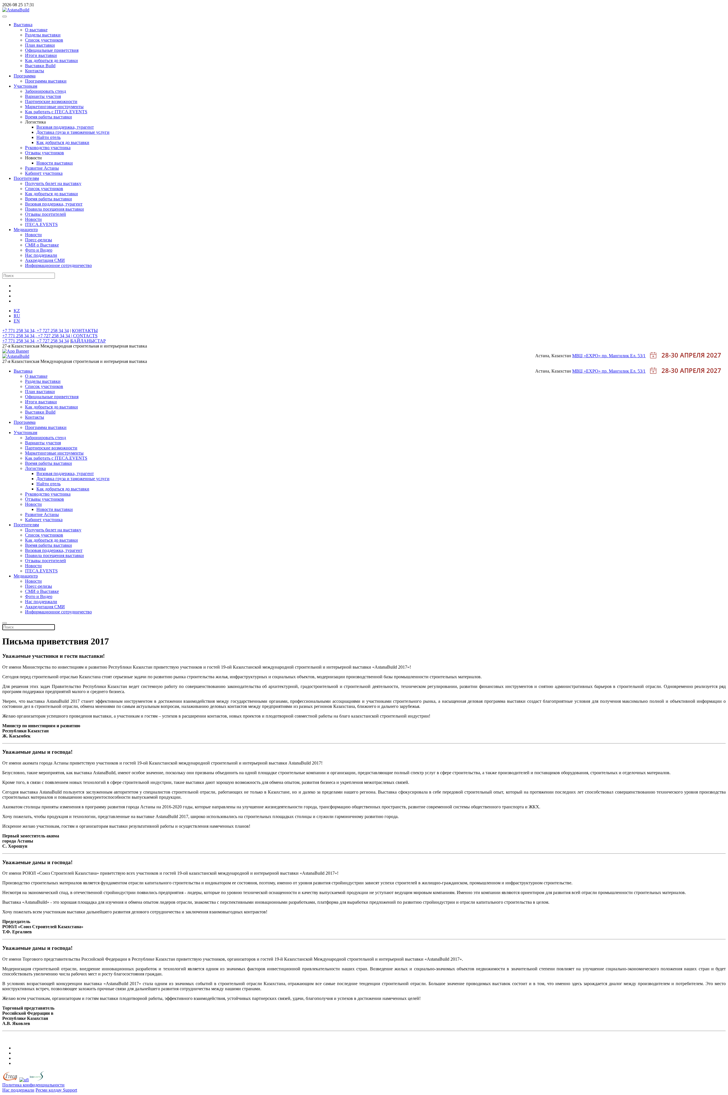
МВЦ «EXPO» (587, 355)
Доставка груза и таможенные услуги (72, 132)
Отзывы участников (44, 152)
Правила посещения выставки (54, 209)
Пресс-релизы (38, 239)
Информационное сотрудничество (58, 265)
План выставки (40, 45)
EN (17, 321)
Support (70, 1090)
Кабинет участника (44, 173)
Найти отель (48, 137)
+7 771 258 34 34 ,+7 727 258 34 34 (35, 340)
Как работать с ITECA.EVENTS (56, 111)
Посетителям (26, 178)
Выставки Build (40, 65)
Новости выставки (54, 163)
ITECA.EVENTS (41, 224)
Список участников (44, 40)
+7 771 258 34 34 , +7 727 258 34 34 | (37, 335)
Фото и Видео (38, 250)
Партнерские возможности (51, 101)
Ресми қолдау (49, 1090)
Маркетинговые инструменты (54, 106)
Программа (25, 75)
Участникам (25, 86)
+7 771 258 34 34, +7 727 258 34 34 (35, 330)
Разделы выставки (43, 34)
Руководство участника (48, 147)
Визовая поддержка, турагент (65, 127)
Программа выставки (46, 81)
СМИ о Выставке (42, 245)
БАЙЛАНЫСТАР (88, 340)
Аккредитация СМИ (45, 260)
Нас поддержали (41, 255)
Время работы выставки (48, 116)
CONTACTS (85, 335)
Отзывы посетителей (45, 214)
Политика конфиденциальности (33, 1084)
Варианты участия (43, 96)
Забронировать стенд (45, 91)
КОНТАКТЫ (85, 330)
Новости (33, 219)
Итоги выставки (41, 55)
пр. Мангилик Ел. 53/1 (624, 355)
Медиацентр (26, 229)
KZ (17, 310)
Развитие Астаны (42, 168)
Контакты (34, 70)
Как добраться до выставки (51, 60)
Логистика (35, 468)
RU (17, 315)
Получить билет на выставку (53, 183)
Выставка (23, 24)
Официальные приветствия (51, 50)
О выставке (36, 29)
